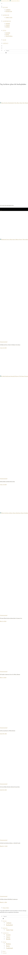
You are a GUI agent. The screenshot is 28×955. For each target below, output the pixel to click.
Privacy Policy (6, 908)
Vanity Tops (8, 17)
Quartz (7, 25)
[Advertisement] (14, 68)
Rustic (7, 34)
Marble (7, 27)
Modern (7, 33)
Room (4, 40)
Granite (7, 23)
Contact (5, 43)
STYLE (4, 30)
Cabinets (7, 10)
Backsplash (8, 11)
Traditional (9, 36)
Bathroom (6, 15)
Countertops (7, 21)
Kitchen (5, 7)
